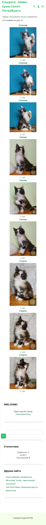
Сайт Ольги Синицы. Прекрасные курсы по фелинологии (22, 489)
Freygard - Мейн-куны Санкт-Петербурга (15, 6)
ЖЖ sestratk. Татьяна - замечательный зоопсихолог (20, 482)
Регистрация (21, 414)
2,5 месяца (23, 25)
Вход (28, 414)
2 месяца (23, 137)
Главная (5, 17)
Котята (24, 17)
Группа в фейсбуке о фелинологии (19, 477)
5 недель (23, 261)
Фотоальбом (15, 17)
